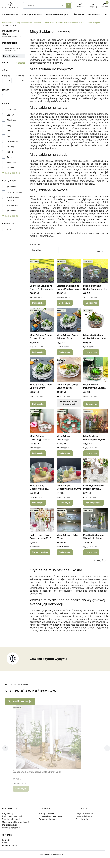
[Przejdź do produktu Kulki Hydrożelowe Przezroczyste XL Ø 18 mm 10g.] (42, 520)
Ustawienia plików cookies (14, 822)
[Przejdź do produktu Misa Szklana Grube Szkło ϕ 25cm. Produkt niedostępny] (69, 369)
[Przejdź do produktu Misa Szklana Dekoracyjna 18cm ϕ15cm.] (42, 421)
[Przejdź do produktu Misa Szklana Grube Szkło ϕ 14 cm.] (42, 320)
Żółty (9, 157)
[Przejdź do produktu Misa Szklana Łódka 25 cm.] (69, 520)
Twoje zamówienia (84, 813)
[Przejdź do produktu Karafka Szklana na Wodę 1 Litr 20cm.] (95, 520)
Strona (97, 251)
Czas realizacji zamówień (50, 816)
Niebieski (11, 109)
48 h (9, 229)
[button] (68, 5)
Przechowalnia (82, 819)
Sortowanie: (35, 244)
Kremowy (11, 162)
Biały (9, 125)
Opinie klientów (9, 845)
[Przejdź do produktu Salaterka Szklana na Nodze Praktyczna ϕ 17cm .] (69, 271)
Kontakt (5, 840)
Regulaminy (7, 813)
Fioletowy (11, 120)
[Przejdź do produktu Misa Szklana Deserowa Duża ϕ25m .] (42, 470)
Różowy (10, 146)
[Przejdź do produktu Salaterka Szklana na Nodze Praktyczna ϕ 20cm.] (42, 271)
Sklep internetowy (51, 854)
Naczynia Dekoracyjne (90, 22)
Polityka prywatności (12, 816)
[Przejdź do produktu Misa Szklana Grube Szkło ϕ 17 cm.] (69, 320)
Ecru (9, 130)
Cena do (20, 75)
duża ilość (11, 186)
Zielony (10, 115)
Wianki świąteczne (11, 827)
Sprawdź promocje (19, 701)
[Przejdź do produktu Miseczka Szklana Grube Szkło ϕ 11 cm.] (95, 320)
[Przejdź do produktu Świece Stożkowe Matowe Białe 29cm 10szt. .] (48, 737)
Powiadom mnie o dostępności (68, 402)
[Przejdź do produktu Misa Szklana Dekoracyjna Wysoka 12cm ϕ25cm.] (95, 421)
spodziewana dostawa (13, 198)
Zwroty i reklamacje (11, 819)
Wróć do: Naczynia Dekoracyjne (12, 49)
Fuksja (10, 152)
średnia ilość (13, 205)
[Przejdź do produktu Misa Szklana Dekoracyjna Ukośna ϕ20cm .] (95, 369)
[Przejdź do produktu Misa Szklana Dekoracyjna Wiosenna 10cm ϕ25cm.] (69, 421)
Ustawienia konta (84, 816)
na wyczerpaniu (14, 192)
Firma (4, 842)
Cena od (6, 75)
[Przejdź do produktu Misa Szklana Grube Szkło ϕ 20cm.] (42, 369)
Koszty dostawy (46, 813)
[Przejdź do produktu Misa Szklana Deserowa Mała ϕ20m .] (69, 470)
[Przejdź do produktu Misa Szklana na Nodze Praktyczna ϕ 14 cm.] (95, 271)
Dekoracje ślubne (10, 825)
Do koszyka (38, 303)
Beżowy (10, 167)
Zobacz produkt (93, 502)
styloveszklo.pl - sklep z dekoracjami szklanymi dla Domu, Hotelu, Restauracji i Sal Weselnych (40, 22)
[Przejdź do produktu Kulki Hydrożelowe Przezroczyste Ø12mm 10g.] (95, 470)
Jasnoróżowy (13, 141)
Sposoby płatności (47, 819)
